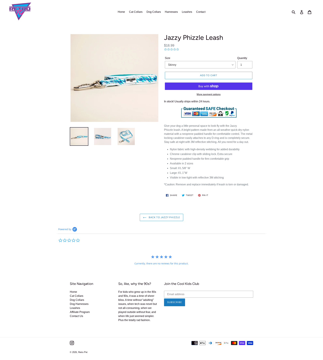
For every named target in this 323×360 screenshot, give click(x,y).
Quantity (242, 58)
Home (73, 291)
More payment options (209, 94)
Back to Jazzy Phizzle (164, 217)
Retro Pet (82, 352)
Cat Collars (76, 295)
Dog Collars (77, 299)
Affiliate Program (80, 312)
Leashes (75, 308)
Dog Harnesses (79, 304)
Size (167, 58)
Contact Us (76, 316)
